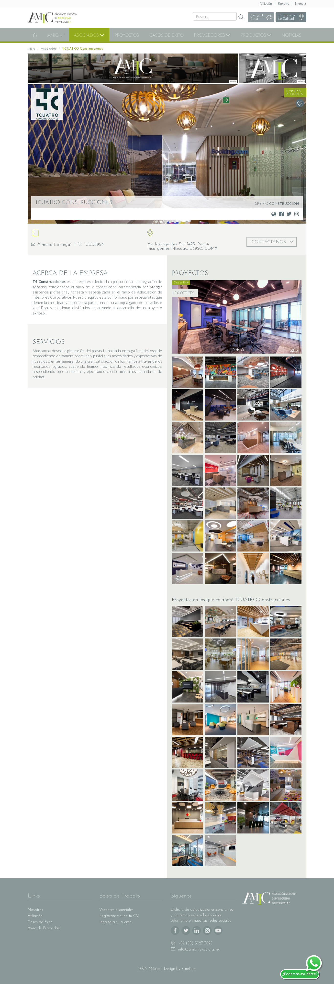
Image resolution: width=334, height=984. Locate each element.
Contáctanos (269, 242)
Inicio (31, 49)
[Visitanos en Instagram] (296, 213)
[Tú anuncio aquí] (273, 68)
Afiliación (266, 3)
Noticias (291, 35)
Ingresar (300, 3)
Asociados (87, 35)
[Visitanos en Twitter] (289, 213)
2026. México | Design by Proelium (167, 969)
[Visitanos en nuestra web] (273, 213)
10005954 (93, 245)
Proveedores (210, 35)
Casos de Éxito (166, 35)
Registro (283, 3)
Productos (254, 35)
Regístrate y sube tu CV (119, 916)
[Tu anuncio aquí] (133, 68)
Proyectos (126, 35)
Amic (53, 35)
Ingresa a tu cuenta (115, 922)
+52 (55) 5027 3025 (194, 943)
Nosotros (35, 910)
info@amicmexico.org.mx (198, 950)
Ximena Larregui (53, 245)
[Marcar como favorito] (300, 103)
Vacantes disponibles (116, 910)
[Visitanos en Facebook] (281, 213)
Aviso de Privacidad (44, 928)
